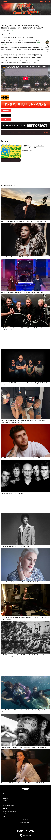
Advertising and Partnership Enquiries (9, 811)
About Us (4, 795)
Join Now (46, 132)
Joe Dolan (12, 30)
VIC (33, 150)
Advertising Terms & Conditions (8, 805)
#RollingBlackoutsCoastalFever (27, 152)
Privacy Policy (5, 798)
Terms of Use (5, 800)
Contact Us (4, 816)
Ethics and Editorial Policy (7, 803)
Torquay (30, 150)
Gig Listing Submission (7, 813)
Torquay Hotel (24, 150)
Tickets (10, 160)
